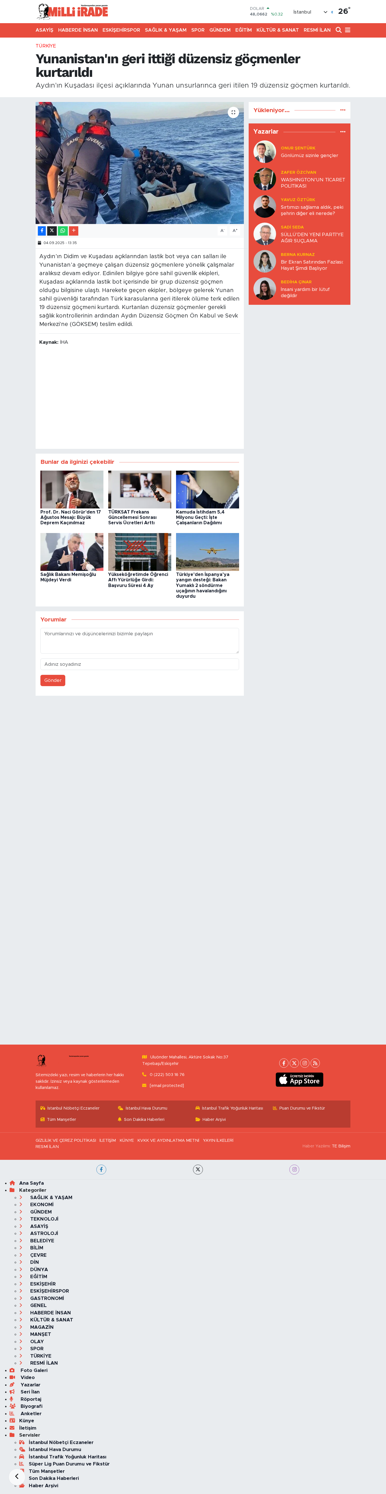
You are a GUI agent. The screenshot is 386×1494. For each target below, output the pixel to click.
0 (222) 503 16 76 (167, 1075)
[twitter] (198, 1170)
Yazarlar (29, 1384)
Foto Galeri (33, 1370)
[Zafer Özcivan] (264, 179)
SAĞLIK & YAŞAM (166, 30)
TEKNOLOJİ (43, 1219)
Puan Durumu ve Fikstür (302, 1108)
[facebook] (101, 1170)
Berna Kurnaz (298, 255)
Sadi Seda (292, 227)
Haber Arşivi (214, 1119)
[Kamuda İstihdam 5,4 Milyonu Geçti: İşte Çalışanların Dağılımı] (207, 489)
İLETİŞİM (107, 1140)
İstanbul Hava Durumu (146, 1108)
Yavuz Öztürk (298, 200)
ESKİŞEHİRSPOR (121, 30)
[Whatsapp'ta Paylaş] (63, 231)
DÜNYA (38, 1269)
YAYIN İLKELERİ (218, 1140)
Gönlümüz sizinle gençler (309, 155)
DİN (34, 1262)
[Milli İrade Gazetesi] (72, 11)
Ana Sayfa (31, 1183)
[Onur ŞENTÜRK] (264, 151)
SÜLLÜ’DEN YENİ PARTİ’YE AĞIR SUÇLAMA (312, 237)
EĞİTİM (243, 30)
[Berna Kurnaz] (264, 261)
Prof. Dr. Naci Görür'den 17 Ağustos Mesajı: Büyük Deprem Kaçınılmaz (70, 517)
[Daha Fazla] (73, 231)
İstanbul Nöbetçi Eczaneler (73, 1108)
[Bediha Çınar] (264, 288)
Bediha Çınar (296, 282)
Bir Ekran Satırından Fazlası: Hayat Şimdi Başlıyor (312, 265)
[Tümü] (343, 110)
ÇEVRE (38, 1255)
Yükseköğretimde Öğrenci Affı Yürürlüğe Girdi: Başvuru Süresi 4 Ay (138, 580)
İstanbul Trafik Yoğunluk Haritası (232, 1108)
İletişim (27, 1428)
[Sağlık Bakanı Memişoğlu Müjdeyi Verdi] (71, 551)
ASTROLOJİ (43, 1233)
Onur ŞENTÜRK (298, 148)
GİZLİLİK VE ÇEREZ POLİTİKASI (66, 1140)
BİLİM (36, 1247)
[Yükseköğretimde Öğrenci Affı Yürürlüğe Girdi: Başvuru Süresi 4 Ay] (139, 551)
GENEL (38, 1305)
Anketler (30, 1413)
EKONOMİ (41, 1204)
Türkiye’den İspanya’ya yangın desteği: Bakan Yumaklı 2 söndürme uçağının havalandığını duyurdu (202, 585)
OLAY (36, 1341)
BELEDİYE (41, 1240)
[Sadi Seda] (264, 233)
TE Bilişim (341, 1146)
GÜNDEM (220, 30)
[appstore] (300, 1080)
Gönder (53, 680)
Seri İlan (29, 1391)
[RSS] (315, 1063)
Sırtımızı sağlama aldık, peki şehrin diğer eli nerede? (312, 210)
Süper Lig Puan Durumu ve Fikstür (69, 1464)
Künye (26, 1420)
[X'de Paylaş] (52, 231)
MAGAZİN (41, 1327)
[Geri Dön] (16, 1477)
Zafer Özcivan (298, 172)
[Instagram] (304, 1063)
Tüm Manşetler (61, 1119)
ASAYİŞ (44, 30)
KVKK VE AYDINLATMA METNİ (168, 1140)
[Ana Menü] (347, 30)
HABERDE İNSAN (78, 30)
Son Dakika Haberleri (144, 1119)
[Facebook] (284, 1063)
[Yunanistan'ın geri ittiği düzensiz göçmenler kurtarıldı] (140, 163)
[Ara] (339, 30)
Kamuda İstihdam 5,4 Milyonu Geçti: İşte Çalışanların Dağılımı (200, 517)
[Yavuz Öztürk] (264, 206)
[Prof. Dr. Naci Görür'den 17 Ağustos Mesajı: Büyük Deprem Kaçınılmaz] (71, 489)
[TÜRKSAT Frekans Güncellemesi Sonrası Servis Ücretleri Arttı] (139, 489)
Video (27, 1377)
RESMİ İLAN (317, 30)
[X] (294, 1063)
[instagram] (294, 1170)
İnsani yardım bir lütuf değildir (305, 292)
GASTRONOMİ (46, 1298)
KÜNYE (127, 1140)
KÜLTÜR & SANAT (278, 30)
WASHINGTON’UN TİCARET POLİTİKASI (313, 182)
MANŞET (40, 1334)
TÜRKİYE (46, 46)
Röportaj (30, 1399)
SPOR (198, 30)
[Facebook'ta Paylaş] (42, 231)
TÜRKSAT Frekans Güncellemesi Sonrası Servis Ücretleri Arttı (132, 517)
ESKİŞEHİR (42, 1284)
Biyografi (30, 1406)
